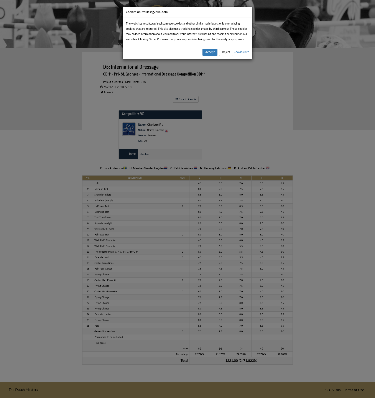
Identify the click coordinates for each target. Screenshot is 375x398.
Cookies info (241, 52)
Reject (226, 52)
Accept (210, 52)
